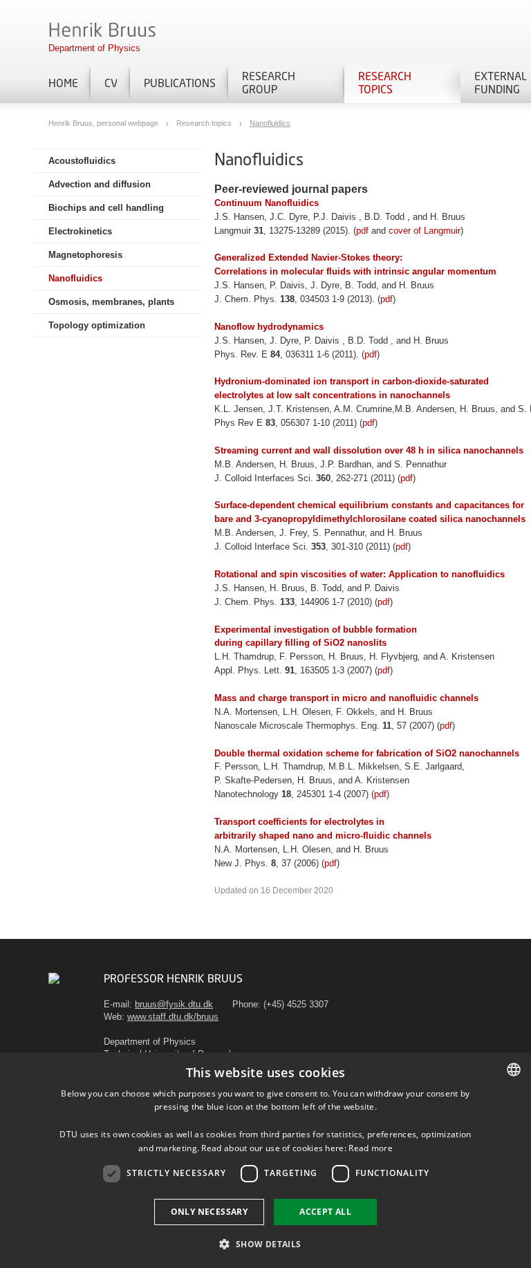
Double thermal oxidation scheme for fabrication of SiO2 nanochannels (366, 753)
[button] (265, 1243)
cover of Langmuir (424, 230)
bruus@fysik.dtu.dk (174, 1004)
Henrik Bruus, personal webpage (104, 123)
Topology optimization (96, 325)
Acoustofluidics (81, 161)
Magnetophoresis (85, 255)
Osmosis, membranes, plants (111, 302)
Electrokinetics (80, 231)
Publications (179, 82)
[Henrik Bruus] (53, 978)
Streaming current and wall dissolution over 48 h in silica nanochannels (368, 450)
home (62, 82)
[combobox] (514, 1069)
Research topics (384, 82)
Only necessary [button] (209, 1212)
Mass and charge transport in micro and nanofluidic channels (346, 698)
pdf (362, 230)
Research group (268, 82)
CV (110, 82)
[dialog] (265, 1160)
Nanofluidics (270, 123)
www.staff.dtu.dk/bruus (172, 1016)
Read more (370, 1148)
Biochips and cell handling (106, 208)
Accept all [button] (325, 1212)
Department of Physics (94, 48)
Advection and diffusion (99, 184)
